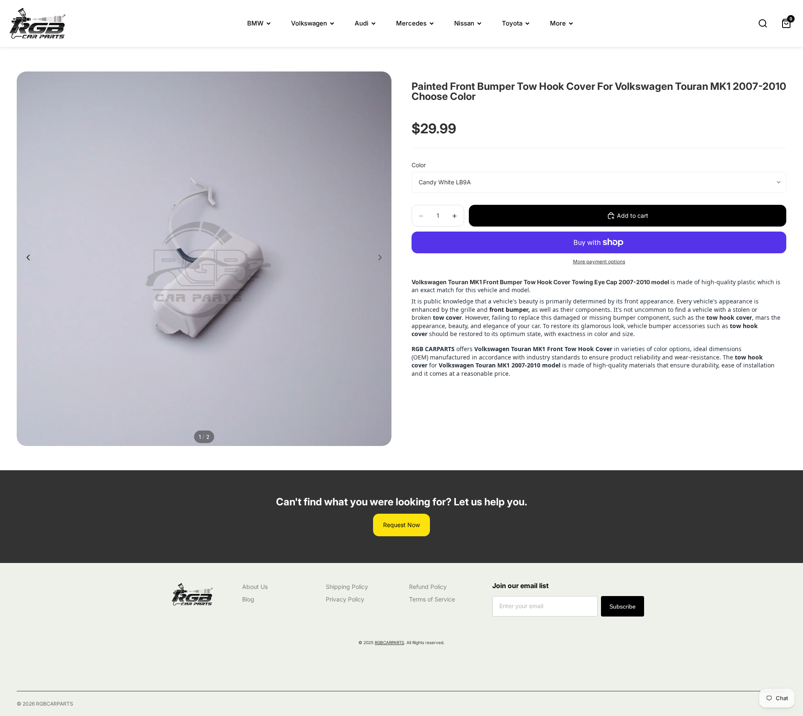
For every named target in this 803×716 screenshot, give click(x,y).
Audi (361, 23)
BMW (255, 23)
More (558, 23)
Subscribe (622, 606)
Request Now (401, 524)
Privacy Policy (345, 599)
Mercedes (411, 23)
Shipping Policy (347, 586)
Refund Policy (428, 586)
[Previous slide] (26, 259)
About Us (255, 586)
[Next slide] (382, 259)
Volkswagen (309, 23)
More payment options (599, 262)
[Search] (762, 23)
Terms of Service (432, 599)
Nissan (464, 23)
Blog (248, 599)
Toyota (512, 23)
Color (419, 164)
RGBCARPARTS (389, 642)
